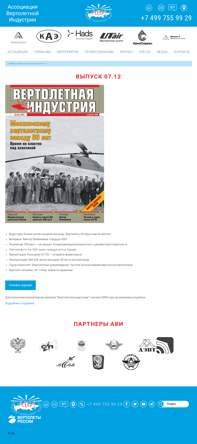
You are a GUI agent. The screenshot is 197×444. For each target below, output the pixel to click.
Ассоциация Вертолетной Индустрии (22, 13)
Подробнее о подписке (19, 303)
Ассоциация (18, 52)
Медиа (162, 52)
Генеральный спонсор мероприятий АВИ (24, 428)
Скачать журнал (20, 285)
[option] (20, 37)
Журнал (126, 52)
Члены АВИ (42, 52)
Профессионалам (99, 52)
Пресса (144, 52)
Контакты (181, 52)
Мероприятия (67, 52)
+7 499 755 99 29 (166, 18)
